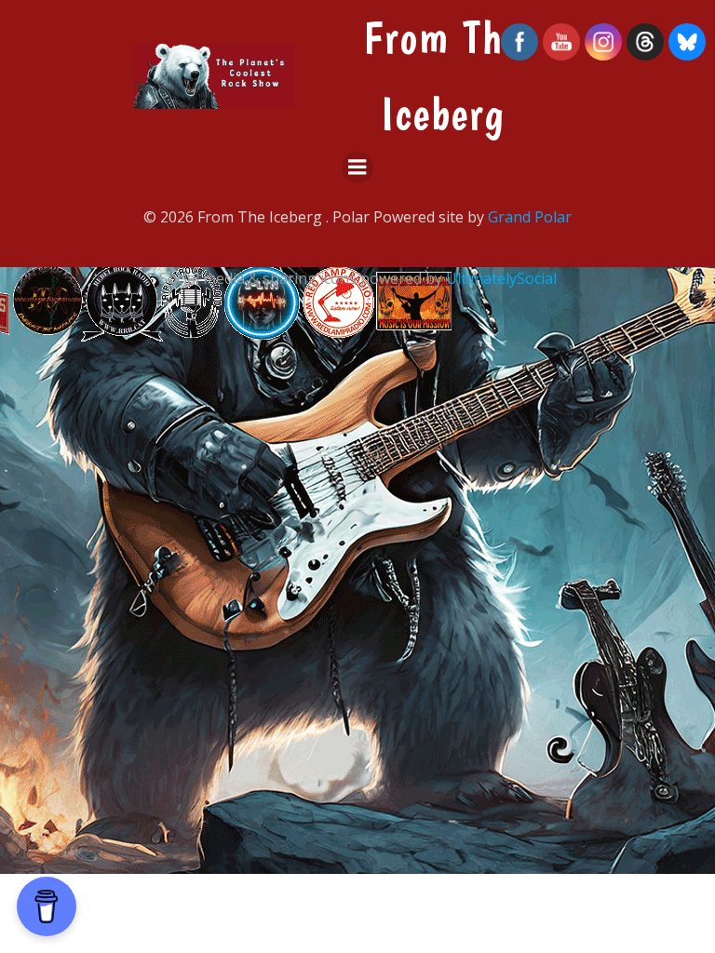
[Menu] (357, 167)
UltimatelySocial (501, 278)
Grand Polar (530, 217)
